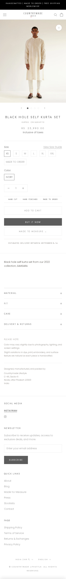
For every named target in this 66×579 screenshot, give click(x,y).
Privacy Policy (12, 544)
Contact (9, 509)
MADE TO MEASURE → (33, 231)
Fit (6, 303)
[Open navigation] (4, 14)
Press (7, 497)
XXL (52, 153)
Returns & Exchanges (16, 538)
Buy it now (33, 222)
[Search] (55, 14)
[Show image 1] (27, 108)
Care (7, 313)
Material (10, 293)
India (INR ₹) (22, 559)
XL (42, 153)
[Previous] (21, 108)
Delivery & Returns (18, 324)
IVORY (9, 177)
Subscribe (16, 459)
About (7, 480)
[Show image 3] (35, 108)
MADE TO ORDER (15, 162)
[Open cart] (61, 14)
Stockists (9, 503)
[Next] (44, 108)
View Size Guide (52, 147)
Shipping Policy (13, 527)
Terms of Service (14, 533)
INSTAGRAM (10, 410)
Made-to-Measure (15, 492)
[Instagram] (5, 417)
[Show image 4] (38, 108)
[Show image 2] (31, 108)
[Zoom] (59, 28)
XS (7, 153)
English (43, 559)
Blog (6, 486)
